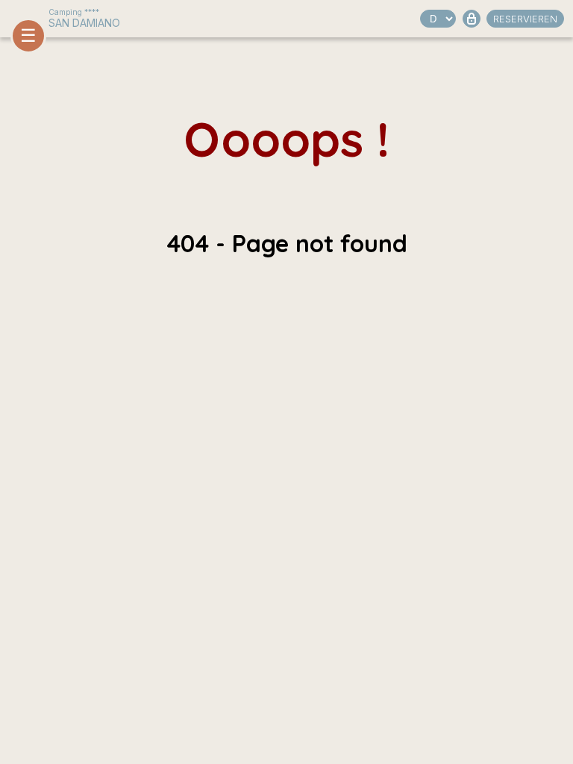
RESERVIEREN (525, 19)
